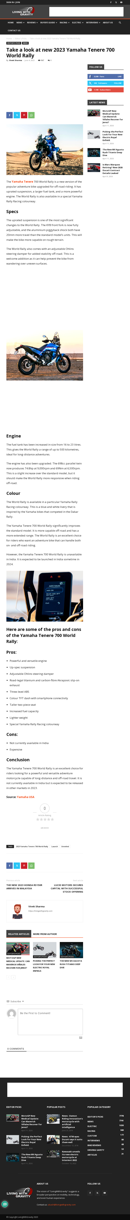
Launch (55, 846)
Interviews (92, 22)
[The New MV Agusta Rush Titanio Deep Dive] (71, 950)
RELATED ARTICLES (18, 934)
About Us (108, 22)
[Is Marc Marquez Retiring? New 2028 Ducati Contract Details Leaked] (94, 167)
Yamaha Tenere (22, 181)
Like (119, 76)
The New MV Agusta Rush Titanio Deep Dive (71, 964)
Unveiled (65, 846)
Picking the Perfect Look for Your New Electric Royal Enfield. (113, 136)
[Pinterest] (24, 115)
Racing (63, 22)
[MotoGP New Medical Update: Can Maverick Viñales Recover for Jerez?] (18, 948)
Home (11, 22)
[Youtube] (121, 2)
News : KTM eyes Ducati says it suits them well (72, 1139)
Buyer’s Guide (47, 22)
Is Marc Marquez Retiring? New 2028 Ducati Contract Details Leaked (112, 169)
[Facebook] (110, 2)
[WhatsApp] (31, 115)
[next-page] (13, 977)
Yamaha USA (25, 797)
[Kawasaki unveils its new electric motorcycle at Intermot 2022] (53, 1153)
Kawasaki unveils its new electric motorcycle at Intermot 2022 (71, 1156)
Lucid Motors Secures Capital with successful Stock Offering (67, 888)
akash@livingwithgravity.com (62, 1204)
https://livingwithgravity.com (40, 911)
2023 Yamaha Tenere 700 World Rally (32, 846)
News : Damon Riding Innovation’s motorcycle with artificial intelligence (72, 1121)
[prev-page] (8, 977)
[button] (120, 22)
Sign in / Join (13, 2)
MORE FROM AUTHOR (45, 934)
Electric (76, 22)
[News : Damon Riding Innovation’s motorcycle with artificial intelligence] (53, 1119)
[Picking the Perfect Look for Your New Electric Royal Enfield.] (44, 950)
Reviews (31, 22)
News (19, 22)
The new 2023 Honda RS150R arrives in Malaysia (24, 886)
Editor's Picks (21, 38)
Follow (117, 83)
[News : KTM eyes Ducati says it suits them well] (53, 1139)
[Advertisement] (86, 11)
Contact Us (14, 30)
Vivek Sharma (15, 60)
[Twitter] (116, 2)
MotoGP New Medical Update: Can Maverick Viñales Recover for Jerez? (113, 116)
